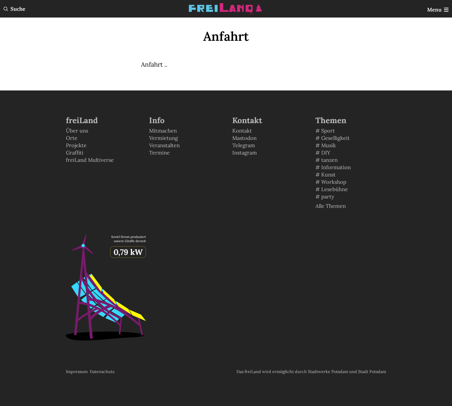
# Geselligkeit (332, 138)
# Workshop (330, 182)
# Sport (325, 130)
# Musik (325, 145)
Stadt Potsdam (372, 371)
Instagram (244, 152)
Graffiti (74, 152)
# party (324, 196)
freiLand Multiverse (90, 160)
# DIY (322, 152)
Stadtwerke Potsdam (328, 371)
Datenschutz (102, 371)
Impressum (77, 371)
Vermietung (163, 138)
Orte (71, 138)
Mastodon (244, 138)
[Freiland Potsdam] (226, 8)
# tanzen (326, 160)
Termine (159, 152)
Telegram (243, 145)
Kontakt (242, 130)
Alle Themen (330, 206)
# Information (333, 167)
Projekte (76, 145)
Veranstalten (164, 145)
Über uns (77, 130)
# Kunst (325, 174)
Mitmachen (163, 130)
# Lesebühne (331, 189)
